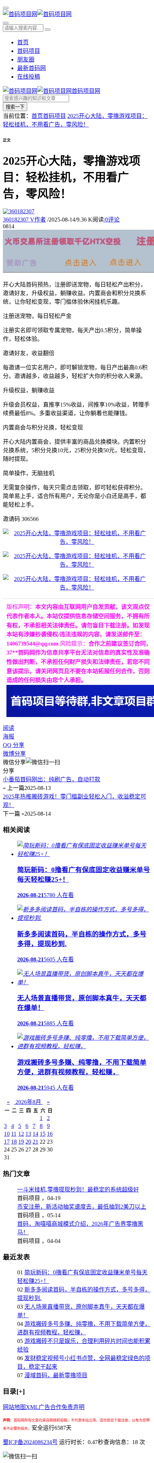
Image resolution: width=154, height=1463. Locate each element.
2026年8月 (28, 1102)
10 (7, 1134)
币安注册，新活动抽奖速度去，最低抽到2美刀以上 (81, 1207)
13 (28, 1134)
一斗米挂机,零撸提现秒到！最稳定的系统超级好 (78, 1189)
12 (21, 1134)
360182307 (24, 220)
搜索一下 (15, 107)
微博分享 (14, 754)
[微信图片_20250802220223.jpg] (77, 565)
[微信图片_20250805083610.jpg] (77, 542)
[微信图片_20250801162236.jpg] (77, 587)
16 (50, 1134)
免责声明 (73, 1407)
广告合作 (50, 1407)
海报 (8, 736)
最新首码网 (31, 68)
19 (21, 1142)
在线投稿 (28, 77)
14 (35, 1134)
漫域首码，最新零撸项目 (55, 1375)
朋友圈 (25, 59)
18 (14, 1142)
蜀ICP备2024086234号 (30, 1442)
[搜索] (6, 23)
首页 (23, 42)
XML (32, 1407)
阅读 (8, 728)
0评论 (112, 220)
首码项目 (28, 51)
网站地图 (14, 1407)
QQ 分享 (13, 745)
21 (35, 1142)
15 (42, 1134)
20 (28, 1142)
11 (13, 1134)
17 (7, 1142)
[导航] (6, 8)
